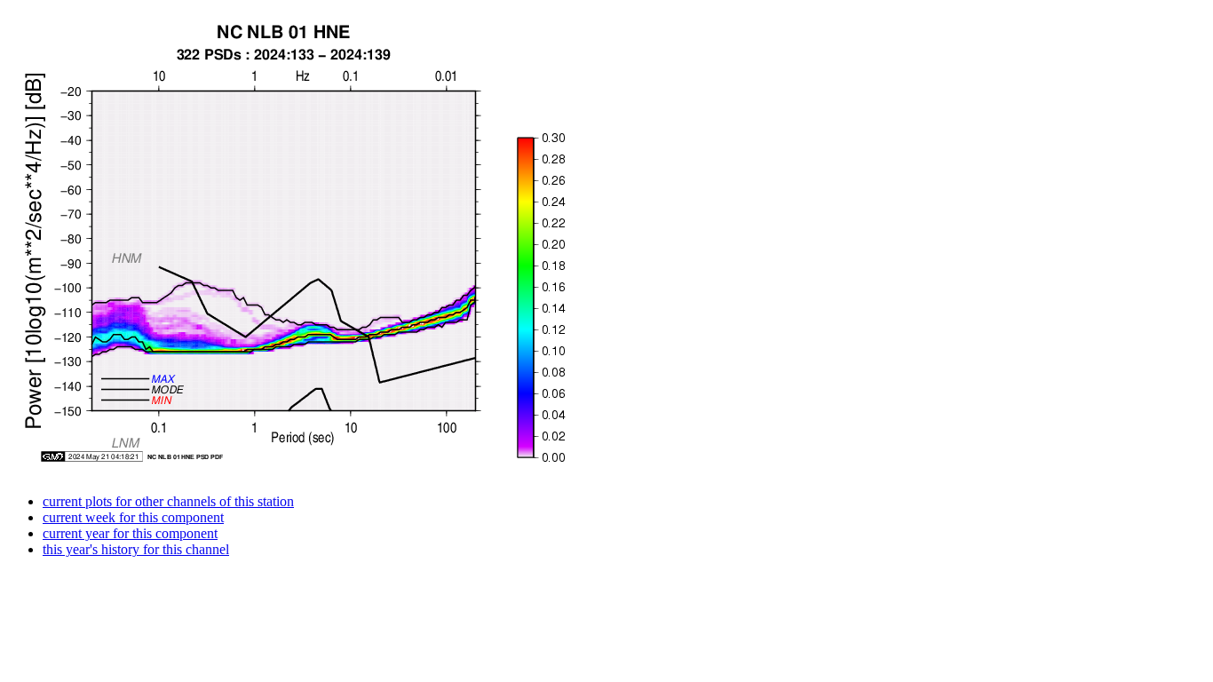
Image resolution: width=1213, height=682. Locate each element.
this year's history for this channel (136, 549)
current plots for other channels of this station (168, 501)
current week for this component (133, 517)
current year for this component (130, 533)
